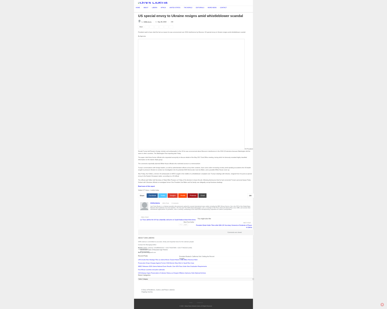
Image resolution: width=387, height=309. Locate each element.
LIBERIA (154, 7)
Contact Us (200, 302)
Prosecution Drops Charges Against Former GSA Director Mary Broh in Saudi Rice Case (166, 263)
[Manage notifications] (382, 304)
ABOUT (146, 7)
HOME (138, 7)
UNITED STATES (174, 7)
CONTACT (223, 7)
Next (185, 224)
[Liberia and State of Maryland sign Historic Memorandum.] (158, 235)
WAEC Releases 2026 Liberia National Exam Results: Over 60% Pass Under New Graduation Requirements (172, 266)
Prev (180, 224)
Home (190, 302)
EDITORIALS (200, 7)
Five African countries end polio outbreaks (151, 269)
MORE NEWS (212, 7)
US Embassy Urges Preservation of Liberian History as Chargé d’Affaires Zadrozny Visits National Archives (172, 273)
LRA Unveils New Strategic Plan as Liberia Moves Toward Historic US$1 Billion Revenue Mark (168, 259)
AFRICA (163, 7)
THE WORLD (188, 7)
